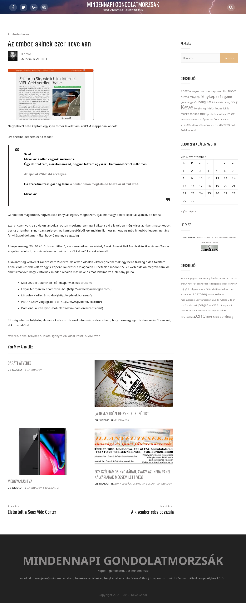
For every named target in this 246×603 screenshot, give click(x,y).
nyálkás (223, 300)
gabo (228, 96)
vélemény (204, 125)
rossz (80, 336)
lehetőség (199, 294)
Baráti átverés (20, 363)
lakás (226, 108)
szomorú (194, 119)
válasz (224, 310)
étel (193, 130)
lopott (211, 294)
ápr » (192, 211)
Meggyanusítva (20, 481)
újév (222, 317)
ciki (208, 91)
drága (214, 91)
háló (208, 289)
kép (205, 108)
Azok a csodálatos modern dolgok (134, 483)
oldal (71, 336)
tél (207, 119)
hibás (220, 102)
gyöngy (233, 283)
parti (195, 305)
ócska (216, 316)
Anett (185, 91)
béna (23, 336)
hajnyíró (185, 289)
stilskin (192, 310)
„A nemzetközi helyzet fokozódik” (122, 413)
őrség (229, 316)
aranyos (194, 91)
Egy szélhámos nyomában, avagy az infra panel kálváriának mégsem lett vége (132, 474)
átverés (13, 336)
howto (202, 289)
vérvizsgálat (187, 317)
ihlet (232, 289)
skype (184, 310)
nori (203, 113)
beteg (215, 278)
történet (214, 119)
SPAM (89, 336)
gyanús (193, 102)
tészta (208, 310)
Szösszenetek (51, 487)
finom (232, 91)
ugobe (215, 310)
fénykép (195, 97)
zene (215, 124)
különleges (215, 108)
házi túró (216, 289)
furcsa (185, 97)
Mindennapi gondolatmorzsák (123, 4)
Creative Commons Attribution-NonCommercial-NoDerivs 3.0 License (216, 240)
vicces (186, 124)
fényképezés (212, 96)
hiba (214, 102)
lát (223, 294)
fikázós (225, 283)
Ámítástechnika (18, 34)
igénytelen (59, 336)
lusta (218, 294)
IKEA (233, 102)
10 (201, 178)
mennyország (188, 300)
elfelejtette (215, 283)
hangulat (204, 102)
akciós (184, 278)
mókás (194, 114)
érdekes (185, 130)
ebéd (219, 91)
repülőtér (214, 305)
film (225, 91)
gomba (185, 102)
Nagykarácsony (203, 300)
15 (184, 186)
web (97, 336)
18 (209, 186)
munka (185, 114)
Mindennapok (34, 369)
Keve (187, 107)
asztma (198, 278)
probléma (213, 114)
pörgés (203, 305)
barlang (206, 278)
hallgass (194, 289)
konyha (198, 108)
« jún (184, 211)
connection (203, 283)
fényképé (34, 336)
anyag (191, 278)
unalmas (224, 119)
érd (233, 125)
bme (222, 278)
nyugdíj (215, 300)
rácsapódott (226, 305)
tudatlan (200, 310)
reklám (223, 114)
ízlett (209, 316)
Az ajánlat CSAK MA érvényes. (45, 174)
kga (28, 53)
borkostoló (231, 278)
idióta (47, 336)
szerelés (185, 119)
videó (195, 125)
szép (203, 119)
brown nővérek (188, 283)
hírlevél (225, 289)
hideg (227, 102)
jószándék (186, 294)
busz (203, 91)
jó (237, 102)
